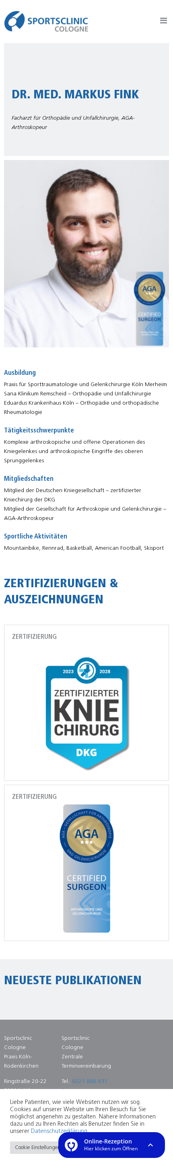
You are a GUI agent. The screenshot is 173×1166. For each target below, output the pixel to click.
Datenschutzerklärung (59, 1132)
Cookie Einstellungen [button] (37, 1147)
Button (163, 22)
